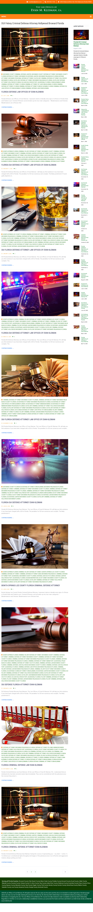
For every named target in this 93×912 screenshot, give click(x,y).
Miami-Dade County (46, 881)
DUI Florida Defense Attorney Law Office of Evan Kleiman (33, 410)
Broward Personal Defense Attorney (21, 78)
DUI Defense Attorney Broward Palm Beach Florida (34, 402)
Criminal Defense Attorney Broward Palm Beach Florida (45, 491)
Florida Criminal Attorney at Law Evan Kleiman (35, 84)
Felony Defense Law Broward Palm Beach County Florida (26, 246)
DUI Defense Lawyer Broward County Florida (30, 327)
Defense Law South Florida (46, 576)
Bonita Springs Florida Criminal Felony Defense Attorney (22, 151)
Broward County (23, 881)
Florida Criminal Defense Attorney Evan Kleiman (24, 847)
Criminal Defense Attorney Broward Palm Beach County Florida (33, 659)
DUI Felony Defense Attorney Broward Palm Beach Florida (32, 80)
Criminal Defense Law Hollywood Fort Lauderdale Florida (31, 837)
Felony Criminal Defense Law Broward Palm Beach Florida (38, 412)
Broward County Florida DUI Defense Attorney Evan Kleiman (23, 487)
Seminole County (43, 887)
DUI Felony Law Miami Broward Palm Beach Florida (38, 675)
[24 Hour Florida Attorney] (46, 9)
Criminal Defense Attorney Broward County (23, 657)
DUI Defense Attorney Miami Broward (38, 404)
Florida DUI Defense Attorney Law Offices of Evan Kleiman (28, 165)
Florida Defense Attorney (35, 414)
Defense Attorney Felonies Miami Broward (50, 747)
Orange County (33, 887)
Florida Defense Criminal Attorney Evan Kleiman (44, 761)
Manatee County (20, 885)
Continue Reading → (7, 107)
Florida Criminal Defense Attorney (26, 757)
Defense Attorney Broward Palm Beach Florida (19, 747)
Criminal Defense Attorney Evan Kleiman (29, 236)
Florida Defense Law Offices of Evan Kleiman (22, 92)
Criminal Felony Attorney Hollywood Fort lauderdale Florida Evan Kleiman (26, 493)
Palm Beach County (34, 881)
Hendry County (53, 885)
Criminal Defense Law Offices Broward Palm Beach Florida (37, 667)
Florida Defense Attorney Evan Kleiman (38, 759)
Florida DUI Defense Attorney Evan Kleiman (21, 502)
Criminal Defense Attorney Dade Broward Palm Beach (38, 574)
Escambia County (73, 883)
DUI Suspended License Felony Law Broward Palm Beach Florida (39, 159)
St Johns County (34, 883)
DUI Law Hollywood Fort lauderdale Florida (36, 82)
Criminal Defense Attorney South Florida (25, 663)
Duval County (74, 881)
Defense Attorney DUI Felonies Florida (49, 153)
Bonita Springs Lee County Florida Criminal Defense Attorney (23, 234)
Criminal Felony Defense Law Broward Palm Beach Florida (30, 325)
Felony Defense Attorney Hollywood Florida (27, 244)
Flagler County (37, 885)
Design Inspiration (32, 578)
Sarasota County (23, 887)
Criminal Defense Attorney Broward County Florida (20, 400)
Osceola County (15, 883)
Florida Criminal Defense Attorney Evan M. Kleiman (31, 86)
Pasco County (83, 883)
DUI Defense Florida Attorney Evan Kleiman (21, 671)
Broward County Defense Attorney (44, 74)
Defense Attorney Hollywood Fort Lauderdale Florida (19, 749)
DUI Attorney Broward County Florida (51, 578)
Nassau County (10, 885)
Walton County (82, 885)
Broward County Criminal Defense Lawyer (17, 74)
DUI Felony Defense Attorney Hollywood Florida (37, 157)
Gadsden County (7, 887)
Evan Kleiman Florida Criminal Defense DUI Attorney (48, 161)
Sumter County (61, 885)
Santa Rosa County (72, 885)
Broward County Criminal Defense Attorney (34, 321)
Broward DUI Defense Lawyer (28, 76)
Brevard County (66, 881)
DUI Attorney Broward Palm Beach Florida (26, 495)
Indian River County (52, 883)
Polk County (44, 885)
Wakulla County (6, 883)
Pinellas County (56, 881)
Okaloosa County (63, 883)
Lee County (15, 887)
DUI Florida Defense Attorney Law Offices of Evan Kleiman (28, 250)
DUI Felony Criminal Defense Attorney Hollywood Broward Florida (29, 238)
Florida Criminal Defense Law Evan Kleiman (34, 88)
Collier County (83, 881)
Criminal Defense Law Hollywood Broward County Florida (26, 665)
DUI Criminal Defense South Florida (39, 751)
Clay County (42, 883)
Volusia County (25, 883)
